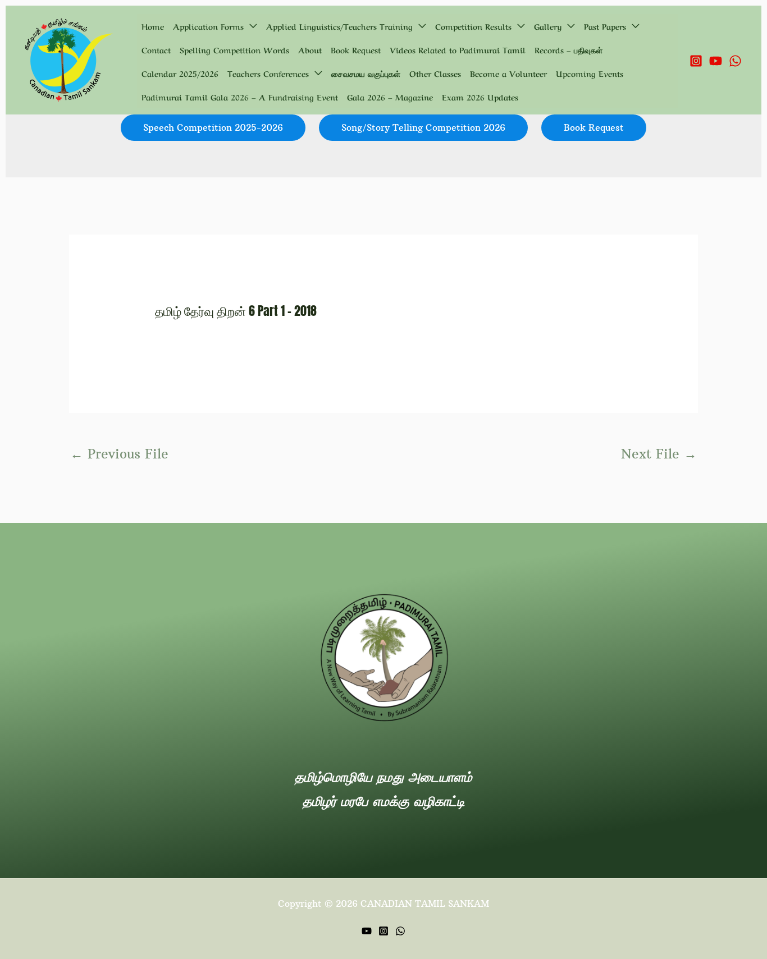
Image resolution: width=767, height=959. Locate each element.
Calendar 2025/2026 (179, 73)
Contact (156, 49)
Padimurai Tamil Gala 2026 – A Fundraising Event (239, 96)
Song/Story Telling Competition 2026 (423, 127)
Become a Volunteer (508, 73)
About (310, 49)
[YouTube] (715, 60)
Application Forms (208, 25)
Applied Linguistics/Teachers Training (339, 25)
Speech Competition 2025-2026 (213, 127)
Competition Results (473, 25)
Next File (659, 454)
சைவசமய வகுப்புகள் (365, 73)
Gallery (547, 25)
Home (152, 25)
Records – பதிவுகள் (568, 49)
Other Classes (435, 73)
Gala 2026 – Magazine (390, 96)
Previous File (119, 454)
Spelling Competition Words (234, 49)
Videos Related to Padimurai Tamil (458, 49)
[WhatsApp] (735, 60)
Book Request (356, 49)
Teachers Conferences (268, 73)
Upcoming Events (589, 73)
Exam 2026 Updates (480, 96)
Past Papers (605, 25)
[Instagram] (696, 60)
